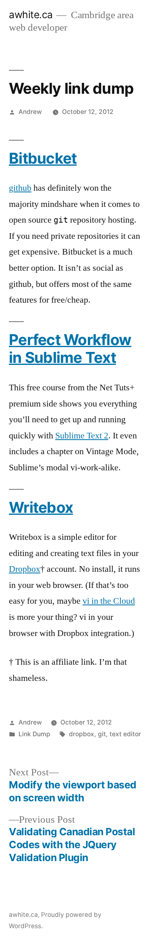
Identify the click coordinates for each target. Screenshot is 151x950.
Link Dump (34, 734)
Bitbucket (43, 158)
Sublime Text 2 (81, 435)
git (102, 734)
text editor (125, 734)
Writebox (41, 507)
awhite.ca (31, 14)
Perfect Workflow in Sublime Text (70, 349)
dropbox (81, 734)
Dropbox (24, 569)
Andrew (30, 112)
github (20, 188)
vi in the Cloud (109, 601)
